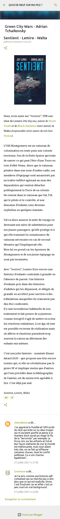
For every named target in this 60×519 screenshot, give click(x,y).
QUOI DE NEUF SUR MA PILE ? (25, 5)
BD (6, 398)
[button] (5, 48)
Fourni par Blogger (31, 514)
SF (12, 398)
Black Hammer (27, 125)
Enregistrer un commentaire (20, 499)
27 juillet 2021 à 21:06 (26, 462)
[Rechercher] (56, 5)
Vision (8, 135)
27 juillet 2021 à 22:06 (26, 491)
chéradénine (21, 422)
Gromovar (20, 471)
